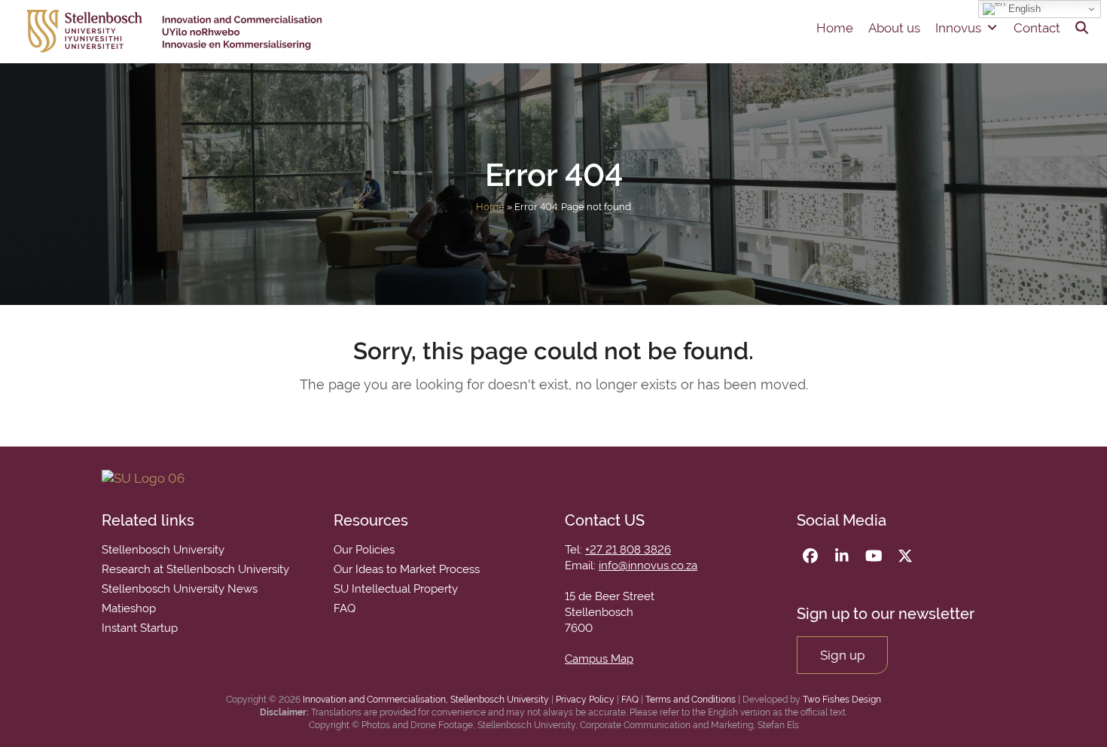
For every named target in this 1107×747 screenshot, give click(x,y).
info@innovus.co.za (648, 565)
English (1023, 8)
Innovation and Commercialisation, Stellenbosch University (426, 699)
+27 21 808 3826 (628, 549)
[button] (1082, 28)
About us (894, 27)
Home (834, 27)
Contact (1037, 27)
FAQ (630, 699)
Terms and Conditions (690, 699)
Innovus (958, 27)
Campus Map (599, 659)
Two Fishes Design (842, 699)
